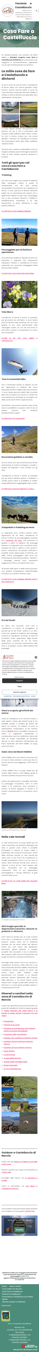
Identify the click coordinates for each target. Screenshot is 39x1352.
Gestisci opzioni (19, 692)
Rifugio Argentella (10, 1065)
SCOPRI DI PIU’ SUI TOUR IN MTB (13, 418)
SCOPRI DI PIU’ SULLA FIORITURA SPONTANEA (18, 273)
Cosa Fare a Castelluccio (12, 1291)
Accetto (19, 1230)
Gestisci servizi (19, 677)
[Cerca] (36, 10)
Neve (10, 1324)
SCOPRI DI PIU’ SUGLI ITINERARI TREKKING (16, 211)
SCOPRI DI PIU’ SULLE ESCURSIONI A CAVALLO (18, 489)
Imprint (33, 696)
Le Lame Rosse (9, 1055)
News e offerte (15, 1286)
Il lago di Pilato (9, 1051)
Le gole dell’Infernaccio (12, 1058)
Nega (19, 686)
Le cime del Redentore (12, 1069)
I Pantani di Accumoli (12, 1025)
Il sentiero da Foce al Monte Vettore (18, 1047)
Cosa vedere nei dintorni (12, 1289)
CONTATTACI (30, 1211)
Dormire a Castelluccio (11, 1294)
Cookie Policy (8, 696)
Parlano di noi (6, 1305)
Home (4, 1286)
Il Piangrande (9, 1021)
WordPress (27, 1324)
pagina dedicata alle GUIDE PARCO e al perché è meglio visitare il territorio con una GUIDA (19, 1013)
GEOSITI (10, 731)
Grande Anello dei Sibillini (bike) (16, 1062)
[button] (36, 657)
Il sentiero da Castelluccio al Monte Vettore (20, 1038)
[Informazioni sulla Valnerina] (25, 1350)
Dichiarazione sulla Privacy (21, 696)
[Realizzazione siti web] (29, 1347)
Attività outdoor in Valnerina (13, 1302)
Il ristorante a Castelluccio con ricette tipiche (17, 1298)
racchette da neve (14, 540)
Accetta (19, 681)
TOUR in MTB (6, 1172)
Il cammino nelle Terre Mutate (15, 1034)
